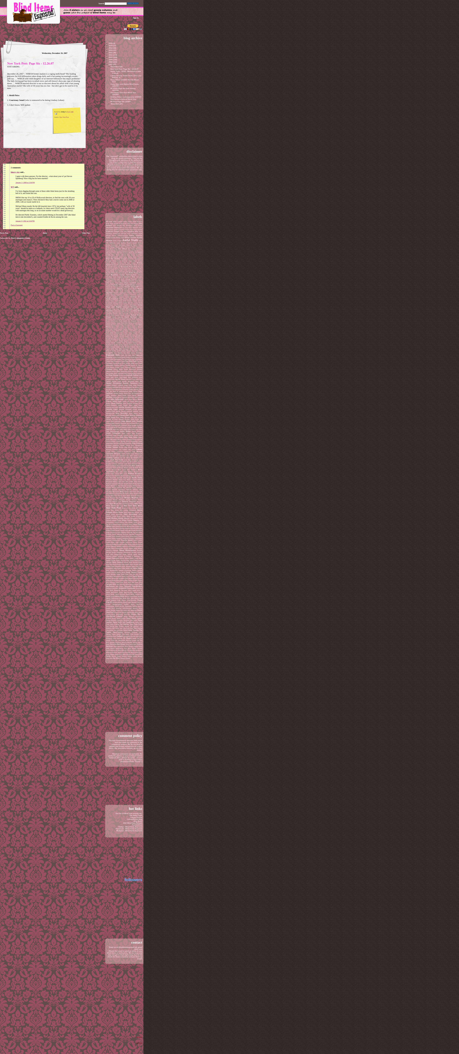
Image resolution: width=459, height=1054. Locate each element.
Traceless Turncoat (130, 632)
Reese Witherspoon (127, 550)
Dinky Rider (110, 335)
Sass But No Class (135, 574)
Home (45, 233)
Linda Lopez (138, 455)
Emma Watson (126, 351)
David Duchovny (137, 319)
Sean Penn (138, 582)
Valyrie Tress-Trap (111, 640)
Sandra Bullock (111, 572)
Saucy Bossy (137, 576)
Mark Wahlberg (132, 469)
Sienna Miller (119, 596)
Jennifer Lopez (112, 409)
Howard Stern (138, 389)
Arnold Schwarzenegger (120, 235)
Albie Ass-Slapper (133, 223)
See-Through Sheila (123, 584)
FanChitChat (137, 825)
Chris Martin (137, 289)
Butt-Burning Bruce (122, 273)
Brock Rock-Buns (127, 265)
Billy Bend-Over (111, 253)
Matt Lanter (115, 473)
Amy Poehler (138, 229)
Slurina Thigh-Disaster (128, 600)
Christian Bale (129, 291)
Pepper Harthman (122, 524)
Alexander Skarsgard (114, 227)
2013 (111, 50)
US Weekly (127, 638)
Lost (116, 462)
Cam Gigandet (118, 277)
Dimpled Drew (119, 333)
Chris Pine (110, 291)
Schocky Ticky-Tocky (116, 582)
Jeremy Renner (121, 411)
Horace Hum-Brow (117, 389)
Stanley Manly (115, 610)
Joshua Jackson (132, 427)
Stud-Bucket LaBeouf (114, 616)
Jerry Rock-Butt (122, 413)
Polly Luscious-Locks (113, 532)
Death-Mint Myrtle (126, 323)
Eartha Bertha (118, 345)
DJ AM (127, 335)
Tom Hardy (109, 630)
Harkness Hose (137, 377)
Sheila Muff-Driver (112, 592)
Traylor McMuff (116, 634)
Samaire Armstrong (125, 570)
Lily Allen (129, 455)
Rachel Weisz (110, 548)
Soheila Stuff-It (137, 606)
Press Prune (125, 536)
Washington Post (121, 648)
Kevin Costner (111, 441)
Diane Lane (128, 331)
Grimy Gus (122, 375)
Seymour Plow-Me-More (133, 586)
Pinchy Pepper (120, 530)
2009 (111, 60)
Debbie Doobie (137, 323)
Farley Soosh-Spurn (132, 357)
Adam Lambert (118, 221)
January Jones (137, 403)
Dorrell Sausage (111, 339)
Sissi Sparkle (138, 596)
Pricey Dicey (134, 536)
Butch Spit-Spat (137, 271)
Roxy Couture (117, 562)
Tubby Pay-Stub (111, 636)
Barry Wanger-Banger (113, 247)
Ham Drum (114, 377)
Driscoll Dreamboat (136, 341)
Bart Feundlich (137, 247)
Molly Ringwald (132, 495)
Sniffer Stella (129, 604)
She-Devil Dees (126, 590)
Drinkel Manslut (124, 341)
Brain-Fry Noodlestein (135, 259)
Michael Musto (137, 486)
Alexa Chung (138, 225)
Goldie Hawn (113, 373)
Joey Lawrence (115, 421)
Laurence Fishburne (124, 451)
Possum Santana (128, 534)
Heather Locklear (117, 385)
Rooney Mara (125, 560)
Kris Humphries (136, 445)
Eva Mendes (118, 353)
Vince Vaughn (129, 646)
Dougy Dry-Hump (133, 339)
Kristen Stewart (112, 447)
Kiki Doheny (117, 443)
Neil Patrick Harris (128, 503)
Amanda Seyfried (119, 229)
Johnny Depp (110, 423)
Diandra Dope (110, 331)
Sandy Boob (121, 572)
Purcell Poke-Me (122, 544)
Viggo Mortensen (118, 646)
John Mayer (126, 421)
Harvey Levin (116, 381)
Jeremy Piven (110, 411)
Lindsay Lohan (112, 458)
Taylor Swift (117, 622)
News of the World (128, 508)
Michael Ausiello (123, 483)
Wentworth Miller (115, 650)
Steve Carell (118, 612)
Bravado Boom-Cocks (113, 261)
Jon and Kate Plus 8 (133, 423)
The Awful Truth (135, 815)
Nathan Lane (116, 501)
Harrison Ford (130, 379)
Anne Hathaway (132, 233)
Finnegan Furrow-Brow (113, 363)
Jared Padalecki (111, 405)
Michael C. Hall (115, 486)
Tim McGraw (134, 626)
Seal (133, 582)
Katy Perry (124, 437)
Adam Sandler (114, 223)
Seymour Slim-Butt (112, 588)
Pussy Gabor (132, 544)
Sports (108, 610)
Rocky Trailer (115, 560)
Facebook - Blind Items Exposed (129, 829)
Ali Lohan (125, 227)
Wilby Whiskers (127, 654)
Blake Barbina (133, 253)
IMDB (107, 395)
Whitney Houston (111, 652)
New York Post (64, 117)
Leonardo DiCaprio (113, 454)
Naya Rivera (113, 504)
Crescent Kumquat (130, 307)
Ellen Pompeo (124, 349)
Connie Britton (137, 301)
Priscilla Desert (127, 540)
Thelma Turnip (124, 626)
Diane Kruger (120, 331)
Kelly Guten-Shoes (115, 439)
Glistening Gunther (127, 371)
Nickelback (132, 510)
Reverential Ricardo (130, 552)
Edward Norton (129, 345)
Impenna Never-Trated (118, 395)
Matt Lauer (123, 473)
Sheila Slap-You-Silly (126, 592)
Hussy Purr (127, 393)
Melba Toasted (132, 479)
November (115, 104)
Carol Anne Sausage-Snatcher (127, 279)
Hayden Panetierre (130, 383)
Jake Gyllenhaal (117, 399)
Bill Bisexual (138, 251)
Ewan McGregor (136, 353)
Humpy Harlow (118, 393)
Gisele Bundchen (130, 369)
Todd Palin (129, 628)
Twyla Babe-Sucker (129, 636)
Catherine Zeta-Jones (135, 281)
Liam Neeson (110, 455)
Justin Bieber (125, 431)
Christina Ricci (131, 293)
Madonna (109, 466)
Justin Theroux (137, 431)
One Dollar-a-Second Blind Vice (123, 99)
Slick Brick (122, 598)
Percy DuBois (133, 524)
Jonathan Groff (115, 425)
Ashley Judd (120, 237)
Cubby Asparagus (119, 311)
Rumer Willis (128, 562)
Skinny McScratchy (112, 598)
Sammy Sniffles (137, 570)
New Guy (120, 505)
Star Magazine (132, 610)
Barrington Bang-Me (125, 245)
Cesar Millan (119, 283)
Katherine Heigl (111, 435)
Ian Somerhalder (137, 393)
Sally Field (135, 566)
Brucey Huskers (120, 269)
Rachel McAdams (136, 546)
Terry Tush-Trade (136, 624)
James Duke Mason (130, 399)
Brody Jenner (138, 265)
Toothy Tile (137, 630)
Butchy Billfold (111, 273)
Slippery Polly (115, 600)
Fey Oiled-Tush (131, 361)
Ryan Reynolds (116, 566)
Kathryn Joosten (122, 435)
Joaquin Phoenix (124, 419)
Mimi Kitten (133, 491)
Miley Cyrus (124, 492)
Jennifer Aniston (124, 407)
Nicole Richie (118, 512)
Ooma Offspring (136, 516)
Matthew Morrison (136, 475)
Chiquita (120, 289)
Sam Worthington (112, 570)
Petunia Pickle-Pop (136, 528)
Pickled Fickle (110, 530)
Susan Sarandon (111, 620)
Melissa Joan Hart (119, 481)
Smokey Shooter (137, 602)
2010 (111, 57)
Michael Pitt (121, 487)
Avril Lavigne (117, 240)
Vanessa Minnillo (127, 642)
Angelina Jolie (132, 231)
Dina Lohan (128, 333)
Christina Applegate (119, 293)
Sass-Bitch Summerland (113, 576)
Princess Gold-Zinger (135, 538)
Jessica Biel (124, 415)
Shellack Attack (125, 594)
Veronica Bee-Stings (117, 644)
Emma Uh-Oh (116, 351)
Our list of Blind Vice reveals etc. (129, 813)
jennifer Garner (136, 407)
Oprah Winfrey (111, 518)
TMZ (113, 628)
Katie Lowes (116, 437)
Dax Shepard (132, 321)
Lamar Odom (110, 451)
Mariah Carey (128, 467)
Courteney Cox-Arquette (114, 305)
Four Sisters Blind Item (130, 363)
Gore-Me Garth (122, 373)
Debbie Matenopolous (113, 325)
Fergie (134, 359)
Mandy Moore (116, 466)
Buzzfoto (114, 275)
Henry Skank (123, 387)
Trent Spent (125, 634)
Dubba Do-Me (110, 343)
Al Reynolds (123, 223)
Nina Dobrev (135, 512)
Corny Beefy (138, 303)
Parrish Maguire (133, 520)
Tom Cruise (138, 628)
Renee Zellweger (117, 552)
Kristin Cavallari (133, 447)
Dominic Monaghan (136, 335)
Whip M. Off (125, 650)
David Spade (123, 321)
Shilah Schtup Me (136, 594)
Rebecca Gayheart (112, 550)
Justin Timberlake (113, 433)
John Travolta (137, 421)
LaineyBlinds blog (134, 819)
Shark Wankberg (115, 590)
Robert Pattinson (112, 558)
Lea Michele (137, 452)
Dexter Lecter (138, 329)
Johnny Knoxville (120, 423)
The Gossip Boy (112, 626)
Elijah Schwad (110, 347)
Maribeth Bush (137, 467)
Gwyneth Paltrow (132, 375)
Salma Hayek (137, 568)
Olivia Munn (116, 516)
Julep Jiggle (123, 429)
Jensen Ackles (137, 409)
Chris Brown (128, 289)
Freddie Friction (119, 365)
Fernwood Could (119, 361)
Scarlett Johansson (112, 578)
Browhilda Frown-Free (129, 267)
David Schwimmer (112, 321)
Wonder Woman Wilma (129, 656)
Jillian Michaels (125, 417)
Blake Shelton (115, 255)
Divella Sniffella (119, 335)
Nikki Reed (127, 512)
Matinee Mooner (133, 472)
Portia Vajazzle (117, 534)
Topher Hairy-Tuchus (114, 632)
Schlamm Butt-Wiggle (126, 578)
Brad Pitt (109, 259)
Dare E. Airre (133, 313)
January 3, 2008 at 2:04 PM (25, 183)
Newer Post (4, 233)
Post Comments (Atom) (20, 238)
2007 (111, 64)
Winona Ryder (116, 656)
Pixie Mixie (128, 530)
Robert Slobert (124, 558)
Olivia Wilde (126, 516)
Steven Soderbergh (128, 612)
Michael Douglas (126, 486)
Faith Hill (124, 355)
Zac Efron (116, 658)
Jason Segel (133, 405)
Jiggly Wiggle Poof (112, 417)
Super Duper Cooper (134, 618)
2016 (111, 43)
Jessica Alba (116, 415)
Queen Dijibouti (111, 546)
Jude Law (116, 429)
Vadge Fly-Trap (137, 638)
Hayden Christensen (114, 383)
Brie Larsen (131, 263)
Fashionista (117, 359)
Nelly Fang (138, 504)
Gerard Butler (118, 369)
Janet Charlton (116, 403)
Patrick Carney (119, 522)
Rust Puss (109, 564)
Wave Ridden (132, 648)
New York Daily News (133, 506)
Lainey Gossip (136, 817)
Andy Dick (123, 231)
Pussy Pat (139, 544)
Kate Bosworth (137, 433)
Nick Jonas (115, 510)
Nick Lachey (124, 510)
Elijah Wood (120, 347)
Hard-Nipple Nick (125, 377)
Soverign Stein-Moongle (124, 608)
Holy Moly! (138, 821)
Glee (118, 371)
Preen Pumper (116, 536)
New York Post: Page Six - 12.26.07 (30, 63)
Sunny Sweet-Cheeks (119, 618)
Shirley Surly (110, 596)
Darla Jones (115, 315)
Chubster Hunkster (130, 295)
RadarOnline (119, 548)
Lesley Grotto (125, 453)
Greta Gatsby (132, 373)
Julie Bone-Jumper (112, 431)
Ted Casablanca (128, 622)
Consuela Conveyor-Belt (114, 303)
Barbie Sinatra (137, 243)
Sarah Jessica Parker (134, 572)
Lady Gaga (131, 449)
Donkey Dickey (124, 337)
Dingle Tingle (137, 333)
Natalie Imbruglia (119, 500)
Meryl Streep (138, 481)
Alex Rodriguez (128, 225)
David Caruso (117, 319)
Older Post (86, 233)
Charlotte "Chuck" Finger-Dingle (123, 285)
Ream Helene (138, 548)
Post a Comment (16, 225)
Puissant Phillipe (111, 544)
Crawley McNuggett (130, 305)
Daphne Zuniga (123, 313)
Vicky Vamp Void (131, 644)
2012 (111, 53)
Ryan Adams (125, 564)
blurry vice (15, 172)
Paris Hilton (121, 520)
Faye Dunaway (126, 359)
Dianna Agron (137, 331)
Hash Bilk (138, 381)
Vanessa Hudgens (115, 642)
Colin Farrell (127, 301)
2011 (111, 55)
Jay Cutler (115, 407)
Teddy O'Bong (114, 624)
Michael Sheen (131, 487)
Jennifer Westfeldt (125, 409)
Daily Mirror (137, 311)
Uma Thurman (118, 638)
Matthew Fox (110, 475)
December (115, 67)
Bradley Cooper (120, 259)
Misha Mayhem (134, 493)
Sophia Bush (110, 608)
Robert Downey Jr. (119, 556)
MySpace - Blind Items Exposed (129, 831)
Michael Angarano (112, 483)
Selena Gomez (134, 584)
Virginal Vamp (138, 646)
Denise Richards (117, 327)
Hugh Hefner (133, 391)
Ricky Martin (138, 554)
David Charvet (126, 319)
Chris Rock (119, 291)
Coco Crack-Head (116, 301)
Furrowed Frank (130, 367)
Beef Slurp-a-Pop (111, 249)
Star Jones (123, 610)
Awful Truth (130, 240)
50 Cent (109, 221)
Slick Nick (130, 598)
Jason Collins (122, 405)
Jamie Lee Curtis (128, 401)
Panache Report (111, 520)
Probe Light (115, 542)
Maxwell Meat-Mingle (124, 477)
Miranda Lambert (114, 493)
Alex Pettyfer (117, 225)
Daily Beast (129, 311)
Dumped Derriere (132, 343)
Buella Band (114, 271)
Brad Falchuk (137, 257)
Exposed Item (113, 355)
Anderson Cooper (112, 231)
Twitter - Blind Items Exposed (130, 827)
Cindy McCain (123, 299)
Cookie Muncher (128, 303)
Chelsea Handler (118, 287)
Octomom (119, 514)
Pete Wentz (116, 528)
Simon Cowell (129, 596)
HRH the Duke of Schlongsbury (117, 391)
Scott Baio (127, 582)
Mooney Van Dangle (116, 497)
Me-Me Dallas (137, 478)
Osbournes (133, 518)
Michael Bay (133, 483)
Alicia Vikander (133, 227)
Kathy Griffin (133, 435)
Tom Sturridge (118, 630)
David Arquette (117, 317)
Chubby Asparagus (117, 295)
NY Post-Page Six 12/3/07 (120, 102)
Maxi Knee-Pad (111, 477)
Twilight (120, 636)
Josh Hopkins (122, 427)
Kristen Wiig (123, 447)
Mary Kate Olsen (121, 472)
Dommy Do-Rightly (112, 337)
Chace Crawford (130, 283)
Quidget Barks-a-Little (124, 546)
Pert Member (127, 526)
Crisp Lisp (115, 309)
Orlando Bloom (123, 518)
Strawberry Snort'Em (123, 614)
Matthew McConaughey (122, 475)
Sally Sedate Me (127, 568)
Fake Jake (131, 355)
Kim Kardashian (127, 443)
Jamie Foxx (116, 401)
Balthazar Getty (114, 243)
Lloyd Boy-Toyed (116, 460)
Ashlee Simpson (135, 235)
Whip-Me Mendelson (135, 650)
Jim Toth (134, 417)
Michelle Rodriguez (118, 489)
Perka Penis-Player (117, 526)
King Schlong (137, 443)
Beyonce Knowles (128, 251)
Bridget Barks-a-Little (118, 263)
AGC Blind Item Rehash (132, 823)
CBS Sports (110, 283)
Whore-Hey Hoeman (124, 652)
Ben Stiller (131, 249)
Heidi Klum (128, 385)
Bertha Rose (118, 251)
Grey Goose (113, 375)
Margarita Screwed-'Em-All (114, 467)
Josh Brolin (113, 427)
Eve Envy (127, 353)
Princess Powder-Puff (113, 540)
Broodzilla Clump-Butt (113, 267)
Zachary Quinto (125, 658)
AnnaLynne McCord (119, 233)
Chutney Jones (136, 297)
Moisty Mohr (122, 495)
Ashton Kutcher (130, 237)
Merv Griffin (129, 481)
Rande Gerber (128, 548)
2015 (111, 46)
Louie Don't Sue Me (125, 461)
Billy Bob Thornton (123, 253)
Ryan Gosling (134, 564)
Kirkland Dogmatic (112, 445)
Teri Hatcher (124, 624)
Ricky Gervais (127, 554)
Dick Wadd (109, 333)
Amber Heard (129, 229)
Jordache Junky (126, 425)
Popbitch (123, 532)
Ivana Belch (132, 395)
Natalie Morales (131, 500)
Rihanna (108, 556)
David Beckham (131, 317)
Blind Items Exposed (33, 12)
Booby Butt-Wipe (136, 255)
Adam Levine (127, 221)
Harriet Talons (120, 379)
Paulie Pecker (138, 522)
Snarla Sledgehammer (114, 604)
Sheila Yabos (114, 594)
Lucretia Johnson (117, 463)
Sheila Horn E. (137, 590)
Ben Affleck (122, 249)
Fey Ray (139, 361)
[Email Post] (55, 113)
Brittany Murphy (117, 265)
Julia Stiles (138, 429)
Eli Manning (138, 345)
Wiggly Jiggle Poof (116, 654)
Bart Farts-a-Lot (126, 247)
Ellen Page (114, 349)
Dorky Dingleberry (136, 337)
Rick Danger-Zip (116, 554)
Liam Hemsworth (136, 453)
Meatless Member (112, 479)
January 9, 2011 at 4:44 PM (25, 221)
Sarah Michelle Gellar (113, 574)
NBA (120, 503)
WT (12, 187)
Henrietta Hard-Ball (112, 387)
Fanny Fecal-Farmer (119, 357)
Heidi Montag (137, 385)
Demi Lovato (134, 325)
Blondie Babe (125, 255)
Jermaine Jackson (132, 411)
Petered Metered (125, 528)
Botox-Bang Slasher (125, 257)
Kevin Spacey (120, 441)
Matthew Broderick (135, 474)
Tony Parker (127, 630)
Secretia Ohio (111, 584)
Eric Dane (135, 351)
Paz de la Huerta (111, 524)
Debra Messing (125, 325)
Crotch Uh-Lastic (126, 309)
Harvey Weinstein (128, 381)
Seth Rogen (119, 586)
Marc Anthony (137, 466)
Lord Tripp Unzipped (131, 460)
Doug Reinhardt (122, 339)
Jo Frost (115, 419)
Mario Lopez (122, 469)
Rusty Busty (117, 564)
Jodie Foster (135, 419)
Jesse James (133, 413)
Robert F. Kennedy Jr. (134, 556)
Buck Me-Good (130, 269)
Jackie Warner (117, 397)
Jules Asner (131, 429)
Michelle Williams (132, 489)
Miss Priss (114, 495)
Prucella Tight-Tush (126, 542)
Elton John (133, 349)
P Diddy (139, 518)
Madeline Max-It (137, 463)
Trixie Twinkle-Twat (136, 634)
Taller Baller (133, 620)
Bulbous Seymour (125, 271)
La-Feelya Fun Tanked (119, 449)
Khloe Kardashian (132, 441)
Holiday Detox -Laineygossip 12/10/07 (125, 97)
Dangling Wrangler (112, 313)
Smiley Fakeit (127, 602)
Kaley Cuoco (126, 433)
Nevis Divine (111, 506)
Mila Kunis (115, 491)
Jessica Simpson (136, 415)
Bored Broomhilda (112, 257)
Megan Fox (122, 479)
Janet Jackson (127, 403)
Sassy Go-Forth (127, 576)
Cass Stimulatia (122, 281)
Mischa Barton (124, 493)
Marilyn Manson (111, 469)
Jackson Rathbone (128, 397)
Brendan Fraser (127, 261)
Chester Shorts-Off (131, 287)
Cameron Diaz (129, 277)
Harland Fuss (110, 379)
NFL (137, 508)
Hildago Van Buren (133, 387)
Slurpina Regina (117, 602)
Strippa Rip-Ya (136, 614)
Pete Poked (135, 526)
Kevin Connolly (137, 439)
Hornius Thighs (128, 389)
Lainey (139, 449)
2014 (111, 48)
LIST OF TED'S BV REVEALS (129, 458)
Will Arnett (135, 654)
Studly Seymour (129, 616)
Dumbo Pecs (121, 343)
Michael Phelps (111, 487)
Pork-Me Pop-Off (132, 532)
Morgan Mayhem (131, 498)
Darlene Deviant (125, 315)
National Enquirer (129, 502)
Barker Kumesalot (112, 245)
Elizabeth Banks (130, 347)
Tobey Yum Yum (120, 628)
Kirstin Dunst (125, 445)
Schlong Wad (123, 580)
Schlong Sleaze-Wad (112, 580)
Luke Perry (127, 463)
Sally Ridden (118, 568)
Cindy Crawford (112, 299)
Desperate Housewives (130, 327)
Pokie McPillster (137, 530)
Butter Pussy (134, 273)
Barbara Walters (126, 243)
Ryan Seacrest (126, 566)
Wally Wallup (110, 648)
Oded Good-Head (130, 514)
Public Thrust (137, 542)
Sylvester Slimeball (123, 620)
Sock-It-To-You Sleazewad (123, 606)
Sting (136, 612)
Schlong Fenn (137, 578)
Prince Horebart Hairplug (120, 538)
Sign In (136, 18)
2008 (111, 62)
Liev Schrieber (121, 455)
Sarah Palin (124, 574)
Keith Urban (133, 437)
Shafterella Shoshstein (127, 588)
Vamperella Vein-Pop (124, 640)
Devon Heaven (117, 329)
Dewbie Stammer (128, 329)
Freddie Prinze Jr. (131, 365)
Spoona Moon (137, 608)
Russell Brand (137, 562)
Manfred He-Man (126, 466)
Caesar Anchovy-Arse (128, 275)
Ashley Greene (110, 237)
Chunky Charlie (124, 297)
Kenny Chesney (127, 439)
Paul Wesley (129, 522)
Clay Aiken (132, 299)
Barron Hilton (137, 245)
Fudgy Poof (119, 367)
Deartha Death (115, 323)
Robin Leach (134, 558)
